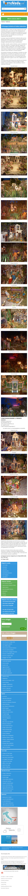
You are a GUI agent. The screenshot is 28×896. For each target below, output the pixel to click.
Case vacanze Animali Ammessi (9, 647)
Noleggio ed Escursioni (8, 686)
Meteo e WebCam (6, 767)
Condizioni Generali (4, 880)
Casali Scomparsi (6, 733)
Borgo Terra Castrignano (8, 735)
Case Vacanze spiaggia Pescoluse (10, 651)
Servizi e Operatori (7, 688)
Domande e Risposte (5, 888)
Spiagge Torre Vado (7, 657)
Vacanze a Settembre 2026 (8, 653)
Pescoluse (5, 567)
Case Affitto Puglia (6, 646)
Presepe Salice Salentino (8, 743)
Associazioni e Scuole (7, 790)
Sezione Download (7, 690)
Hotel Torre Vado (6, 765)
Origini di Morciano (7, 773)
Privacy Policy (3, 882)
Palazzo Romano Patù (7, 729)
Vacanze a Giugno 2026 (8, 655)
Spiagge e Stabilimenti (7, 684)
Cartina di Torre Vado (7, 761)
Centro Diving (6, 682)
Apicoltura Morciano (7, 698)
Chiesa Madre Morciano (8, 779)
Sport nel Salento (6, 747)
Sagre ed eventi (6, 667)
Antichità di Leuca (6, 716)
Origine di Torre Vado (7, 753)
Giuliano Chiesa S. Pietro (8, 737)
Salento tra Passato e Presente (9, 702)
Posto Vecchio (6, 571)
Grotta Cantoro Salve (7, 727)
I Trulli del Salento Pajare (8, 745)
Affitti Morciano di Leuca (8, 789)
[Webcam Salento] (9, 839)
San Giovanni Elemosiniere (8, 706)
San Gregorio (5, 574)
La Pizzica (5, 696)
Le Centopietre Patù (7, 731)
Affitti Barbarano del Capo (8, 805)
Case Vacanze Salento (7, 583)
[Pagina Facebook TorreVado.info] (14, 868)
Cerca (22, 628)
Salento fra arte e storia (8, 712)
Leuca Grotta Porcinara (8, 725)
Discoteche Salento (7, 671)
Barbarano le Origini (7, 797)
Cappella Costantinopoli (8, 783)
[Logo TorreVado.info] (14, 3)
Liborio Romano (6, 704)
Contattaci (11, 876)
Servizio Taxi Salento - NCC (8, 680)
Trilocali (4, 595)
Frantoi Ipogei (6, 777)
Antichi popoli (6, 708)
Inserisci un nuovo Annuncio (6, 878)
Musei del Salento (6, 669)
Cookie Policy (3, 884)
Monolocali (5, 591)
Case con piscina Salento (8, 649)
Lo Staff (6, 876)
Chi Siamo (3, 876)
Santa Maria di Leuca (7, 573)
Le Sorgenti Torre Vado (8, 759)
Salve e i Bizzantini (7, 710)
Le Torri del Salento (7, 700)
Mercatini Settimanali (7, 673)
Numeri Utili (5, 665)
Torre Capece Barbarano (8, 803)
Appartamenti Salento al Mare (9, 585)
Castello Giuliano (6, 741)
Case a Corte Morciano (7, 785)
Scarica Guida (6, 663)
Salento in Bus (6, 676)
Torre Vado (5, 565)
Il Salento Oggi (6, 714)
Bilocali (4, 593)
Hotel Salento (5, 587)
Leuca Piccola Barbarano (8, 799)
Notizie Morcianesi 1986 (8, 787)
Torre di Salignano (7, 717)
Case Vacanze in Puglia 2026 (9, 642)
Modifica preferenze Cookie (6, 886)
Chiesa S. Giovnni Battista (8, 739)
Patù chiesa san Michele (8, 721)
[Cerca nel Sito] (25, 9)
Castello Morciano (6, 775)
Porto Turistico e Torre (7, 755)
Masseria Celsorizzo (7, 723)
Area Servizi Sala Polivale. (8, 757)
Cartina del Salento (7, 661)
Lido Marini (5, 576)
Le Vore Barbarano (7, 801)
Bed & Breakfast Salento (8, 589)
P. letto (3, 621)
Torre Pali (5, 569)
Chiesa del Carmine (7, 781)
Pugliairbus (5, 678)
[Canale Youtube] (2, 873)
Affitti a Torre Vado (7, 763)
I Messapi (5, 719)
